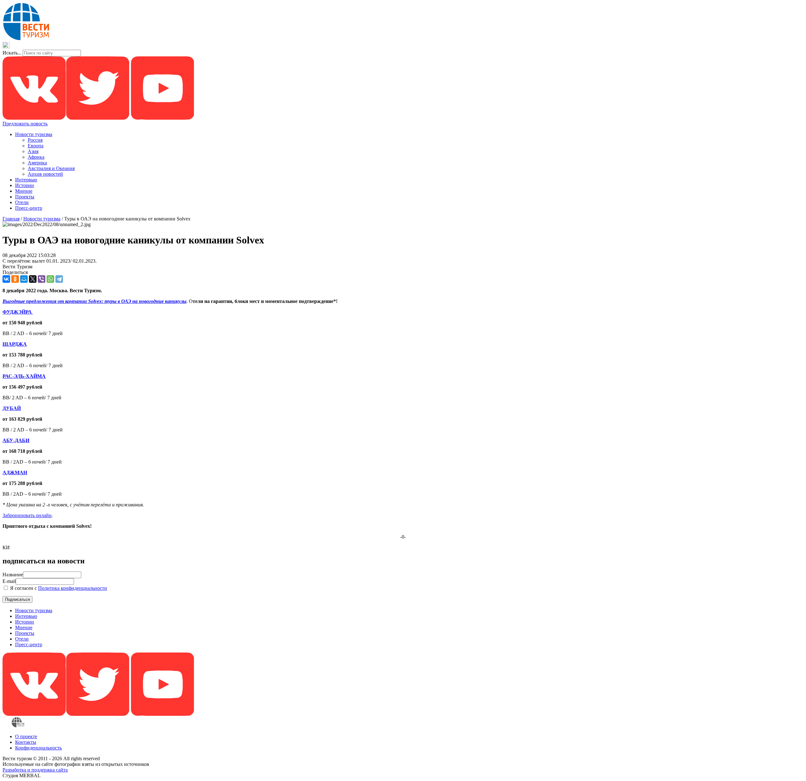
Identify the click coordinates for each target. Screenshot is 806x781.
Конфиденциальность (38, 747)
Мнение (23, 191)
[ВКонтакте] (6, 279)
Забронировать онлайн (27, 515)
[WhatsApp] (50, 279)
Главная (11, 218)
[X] (33, 279)
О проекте (26, 736)
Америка (37, 162)
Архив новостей (45, 174)
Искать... (12, 52)
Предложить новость (25, 123)
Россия (35, 140)
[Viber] (41, 279)
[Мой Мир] (24, 279)
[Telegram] (59, 279)
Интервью (26, 179)
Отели (22, 202)
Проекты (24, 196)
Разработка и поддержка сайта (35, 769)
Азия (33, 151)
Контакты (25, 742)
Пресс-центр (28, 208)
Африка (36, 157)
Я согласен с (58, 588)
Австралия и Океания (51, 168)
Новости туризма (33, 134)
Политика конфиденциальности (72, 588)
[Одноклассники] (15, 279)
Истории (24, 185)
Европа (35, 145)
